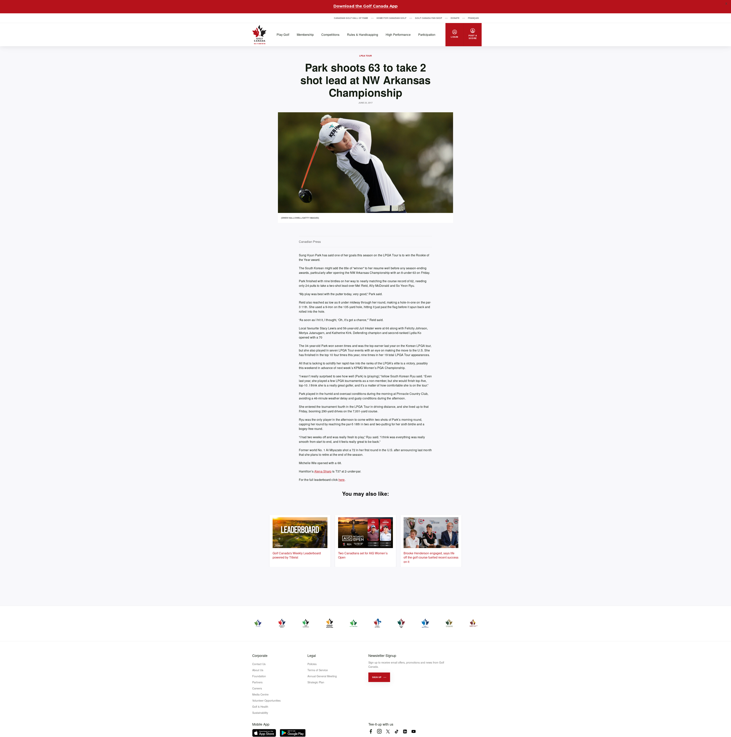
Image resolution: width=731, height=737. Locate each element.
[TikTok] (396, 731)
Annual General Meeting (322, 676)
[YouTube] (413, 731)
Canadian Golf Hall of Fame (351, 18)
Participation (426, 34)
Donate (455, 18)
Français (473, 18)
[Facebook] (370, 731)
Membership (305, 34)
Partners (257, 682)
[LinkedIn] (405, 731)
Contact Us (259, 664)
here (341, 479)
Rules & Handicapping (362, 34)
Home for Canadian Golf (391, 18)
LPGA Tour (365, 55)
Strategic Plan (315, 682)
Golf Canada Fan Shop (428, 18)
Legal (311, 655)
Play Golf (283, 34)
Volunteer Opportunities (266, 700)
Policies (312, 664)
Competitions (330, 34)
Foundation (259, 676)
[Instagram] (379, 731)
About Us (257, 670)
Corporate (259, 655)
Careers (257, 688)
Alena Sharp (322, 471)
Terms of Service (317, 670)
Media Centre (260, 694)
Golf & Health (260, 706)
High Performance (398, 34)
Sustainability (260, 713)
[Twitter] (387, 731)
